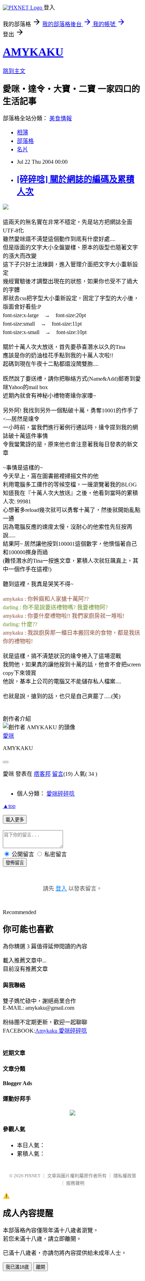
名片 (22, 149)
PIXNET (32, 1175)
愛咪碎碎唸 (60, 794)
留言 (57, 774)
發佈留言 (15, 862)
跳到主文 (14, 71)
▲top (9, 806)
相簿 (22, 132)
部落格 (25, 141)
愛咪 (8, 736)
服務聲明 (75, 1183)
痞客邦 (42, 774)
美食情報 (60, 118)
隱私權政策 (124, 1175)
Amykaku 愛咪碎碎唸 (61, 1031)
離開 (40, 1267)
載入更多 (15, 819)
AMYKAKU (33, 52)
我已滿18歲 (17, 1267)
